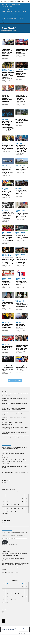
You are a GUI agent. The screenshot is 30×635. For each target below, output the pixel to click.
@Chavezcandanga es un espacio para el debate (14, 437)
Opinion (25, 165)
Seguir (4, 542)
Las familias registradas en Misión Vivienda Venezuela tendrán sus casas (15, 394)
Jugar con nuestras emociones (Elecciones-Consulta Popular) (14, 467)
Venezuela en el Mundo (20, 11)
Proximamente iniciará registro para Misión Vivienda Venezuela (14, 399)
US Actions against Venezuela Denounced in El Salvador (21, 367)
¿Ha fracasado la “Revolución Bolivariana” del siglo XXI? (13, 454)
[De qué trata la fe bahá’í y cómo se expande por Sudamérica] (21, 161)
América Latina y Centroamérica (9, 9)
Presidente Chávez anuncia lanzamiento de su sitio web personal (14, 418)
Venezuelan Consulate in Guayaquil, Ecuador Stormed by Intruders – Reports (7, 368)
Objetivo (8, 4)
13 (11, 504)
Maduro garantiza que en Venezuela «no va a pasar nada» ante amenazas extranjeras (7, 238)
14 (15, 504)
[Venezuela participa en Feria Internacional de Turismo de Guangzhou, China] (21, 42)
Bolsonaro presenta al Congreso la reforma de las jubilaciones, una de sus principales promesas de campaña (8, 261)
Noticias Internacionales (7, 6)
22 (18, 508)
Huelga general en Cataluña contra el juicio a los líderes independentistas (8, 194)
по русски (20, 18)
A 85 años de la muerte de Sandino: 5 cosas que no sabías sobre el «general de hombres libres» (8, 215)
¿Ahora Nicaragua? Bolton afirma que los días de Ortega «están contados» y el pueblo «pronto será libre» (21, 148)
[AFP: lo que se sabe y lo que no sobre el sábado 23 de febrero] (21, 112)
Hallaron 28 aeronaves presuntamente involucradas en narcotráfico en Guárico (15, 428)
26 (7, 511)
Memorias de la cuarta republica (16, 16)
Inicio (3, 4)
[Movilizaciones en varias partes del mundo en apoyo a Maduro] (21, 228)
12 (7, 504)
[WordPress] (3, 611)
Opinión (3, 11)
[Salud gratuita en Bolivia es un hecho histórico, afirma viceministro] (21, 316)
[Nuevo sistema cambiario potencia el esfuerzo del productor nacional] (21, 65)
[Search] (3, 21)
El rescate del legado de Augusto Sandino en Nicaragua (7, 347)
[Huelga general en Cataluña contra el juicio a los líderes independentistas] (8, 183)
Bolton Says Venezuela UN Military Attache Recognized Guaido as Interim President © (21, 347)
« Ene (3, 513)
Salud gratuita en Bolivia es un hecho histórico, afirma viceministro (20, 326)
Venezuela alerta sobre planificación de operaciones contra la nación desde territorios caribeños (8, 75)
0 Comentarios (7, 57)
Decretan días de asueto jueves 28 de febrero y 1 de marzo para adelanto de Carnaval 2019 (7, 52)
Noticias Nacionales (16, 4)
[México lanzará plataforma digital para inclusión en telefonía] (21, 295)
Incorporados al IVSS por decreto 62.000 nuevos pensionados (14, 433)
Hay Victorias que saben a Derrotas (10, 472)
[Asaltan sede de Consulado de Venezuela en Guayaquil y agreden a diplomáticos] (8, 88)
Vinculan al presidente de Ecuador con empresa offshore (7, 325)
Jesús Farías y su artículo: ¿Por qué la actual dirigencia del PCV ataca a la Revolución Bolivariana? (15, 460)
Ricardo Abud (10, 11)
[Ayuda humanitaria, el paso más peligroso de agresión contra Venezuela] (8, 295)
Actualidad (20, 9)
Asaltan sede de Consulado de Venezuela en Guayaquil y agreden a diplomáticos (7, 98)
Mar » (6, 513)
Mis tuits (4, 482)
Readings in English (11, 18)
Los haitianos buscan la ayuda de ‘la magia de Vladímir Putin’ (21, 192)
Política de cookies (11, 629)
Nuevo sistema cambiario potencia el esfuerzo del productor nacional (21, 74)
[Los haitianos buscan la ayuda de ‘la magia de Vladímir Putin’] (21, 183)
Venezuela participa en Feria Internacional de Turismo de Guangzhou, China (21, 51)
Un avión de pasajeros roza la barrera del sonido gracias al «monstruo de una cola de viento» (7, 171)
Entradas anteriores (15, 380)
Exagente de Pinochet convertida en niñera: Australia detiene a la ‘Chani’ (7, 148)
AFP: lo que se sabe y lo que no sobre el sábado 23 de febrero (21, 120)
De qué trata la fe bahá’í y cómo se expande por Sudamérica (21, 169)
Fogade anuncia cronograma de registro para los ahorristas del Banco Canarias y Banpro (13, 409)
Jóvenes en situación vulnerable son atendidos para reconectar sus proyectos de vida (14, 448)
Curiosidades (4, 13)
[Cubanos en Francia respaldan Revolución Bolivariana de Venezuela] (21, 273)
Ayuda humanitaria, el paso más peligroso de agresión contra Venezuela (7, 304)
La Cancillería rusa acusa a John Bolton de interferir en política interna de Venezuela (21, 216)
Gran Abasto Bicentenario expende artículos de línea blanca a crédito (14, 404)
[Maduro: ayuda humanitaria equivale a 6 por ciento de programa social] (8, 273)
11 (3, 504)
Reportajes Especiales (15, 13)
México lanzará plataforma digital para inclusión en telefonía (21, 304)
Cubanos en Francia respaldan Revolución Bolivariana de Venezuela (21, 283)
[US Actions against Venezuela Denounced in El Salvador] (21, 359)
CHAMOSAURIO (9, 28)
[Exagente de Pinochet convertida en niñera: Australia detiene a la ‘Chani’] (8, 138)
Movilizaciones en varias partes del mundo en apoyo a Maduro (21, 237)
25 (3, 511)
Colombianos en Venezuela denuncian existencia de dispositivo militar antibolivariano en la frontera (21, 98)
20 (11, 508)
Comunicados (5, 69)
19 (7, 508)
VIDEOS (3, 18)
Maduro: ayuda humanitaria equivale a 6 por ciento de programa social (7, 283)
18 (3, 508)
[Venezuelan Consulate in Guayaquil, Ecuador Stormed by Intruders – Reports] (8, 359)
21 (15, 508)
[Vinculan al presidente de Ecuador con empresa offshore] (8, 316)
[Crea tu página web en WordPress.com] (15, 1)
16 (22, 504)
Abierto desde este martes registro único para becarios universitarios (13, 423)
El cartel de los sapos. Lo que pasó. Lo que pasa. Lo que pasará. (14, 413)
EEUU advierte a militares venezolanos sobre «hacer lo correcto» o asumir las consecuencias (21, 261)
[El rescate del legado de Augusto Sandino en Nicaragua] (8, 338)
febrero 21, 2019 (6, 57)
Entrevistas (4, 16)
